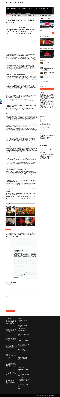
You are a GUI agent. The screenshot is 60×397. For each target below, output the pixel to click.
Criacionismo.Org (45, 10)
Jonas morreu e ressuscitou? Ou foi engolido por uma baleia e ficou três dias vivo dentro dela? (49, 77)
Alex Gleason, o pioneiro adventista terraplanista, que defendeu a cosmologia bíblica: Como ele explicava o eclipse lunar (31, 15)
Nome (7, 296)
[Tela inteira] (53, 27)
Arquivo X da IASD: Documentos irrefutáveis (46, 156)
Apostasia (35, 8)
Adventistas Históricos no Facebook (45, 121)
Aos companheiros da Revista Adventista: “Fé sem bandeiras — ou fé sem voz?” (47, 101)
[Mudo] (51, 27)
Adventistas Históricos (43, 118)
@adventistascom (42, 163)
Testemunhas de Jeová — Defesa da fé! (46, 149)
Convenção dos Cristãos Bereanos (45, 123)
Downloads (37, 10)
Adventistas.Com (14, 2)
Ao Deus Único (42, 122)
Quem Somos (13, 8)
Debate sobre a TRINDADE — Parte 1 (45, 112)
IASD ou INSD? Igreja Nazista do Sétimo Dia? (11, 373)
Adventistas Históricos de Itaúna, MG (45, 120)
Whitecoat (25, 10)
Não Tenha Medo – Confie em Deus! (45, 157)
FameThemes (52, 395)
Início (8, 8)
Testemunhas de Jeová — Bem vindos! (46, 148)
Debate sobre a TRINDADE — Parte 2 (45, 113)
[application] (47, 24)
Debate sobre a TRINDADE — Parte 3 (45, 114)
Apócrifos (30, 8)
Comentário (8, 284)
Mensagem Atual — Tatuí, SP (44, 127)
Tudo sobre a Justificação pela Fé (45, 158)
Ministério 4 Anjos (42, 128)
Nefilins (19, 10)
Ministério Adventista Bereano (44, 129)
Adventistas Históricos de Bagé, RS (45, 119)
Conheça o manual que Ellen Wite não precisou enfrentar (10, 343)
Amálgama (24, 8)
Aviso (19, 8)
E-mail (7, 301)
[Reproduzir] (40, 27)
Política (22, 229)
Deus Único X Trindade (11, 13)
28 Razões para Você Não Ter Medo (45, 147)
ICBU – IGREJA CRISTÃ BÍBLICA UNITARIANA (46, 124)
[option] (33, 15)
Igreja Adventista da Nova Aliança (45, 125)
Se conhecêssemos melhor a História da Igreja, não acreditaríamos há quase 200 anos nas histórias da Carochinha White (11, 352)
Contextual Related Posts (9, 227)
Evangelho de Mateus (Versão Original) (46, 137)
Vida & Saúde (27, 13)
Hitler (14, 10)
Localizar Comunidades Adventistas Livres (46, 126)
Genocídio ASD (42, 8)
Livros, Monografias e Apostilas (44, 138)
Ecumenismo (9, 10)
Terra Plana (31, 10)
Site (6, 305)
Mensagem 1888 (20, 13)
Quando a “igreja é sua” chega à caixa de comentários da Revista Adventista (49, 68)
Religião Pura (42, 130)
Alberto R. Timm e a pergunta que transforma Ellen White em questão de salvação (11, 347)
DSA (47, 8)
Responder (16, 277)
